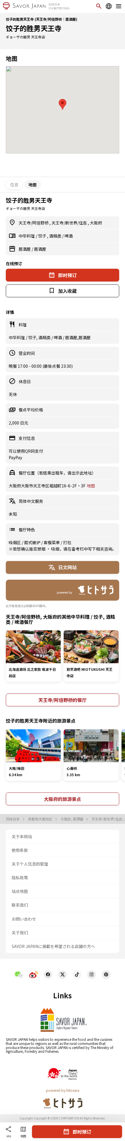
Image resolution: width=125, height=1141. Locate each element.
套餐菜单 (52, 542)
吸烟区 (15, 542)
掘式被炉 (32, 542)
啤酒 (69, 236)
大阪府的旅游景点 (62, 798)
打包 (67, 542)
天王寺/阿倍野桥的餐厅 (62, 699)
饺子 (42, 236)
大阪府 (96, 223)
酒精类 (55, 236)
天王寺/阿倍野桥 (34, 223)
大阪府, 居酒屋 (72, 819)
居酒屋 (25, 249)
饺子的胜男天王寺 (34, 28)
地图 (91, 486)
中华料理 (27, 236)
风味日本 (13, 819)
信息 (14, 184)
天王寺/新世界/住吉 (69, 223)
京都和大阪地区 (40, 819)
